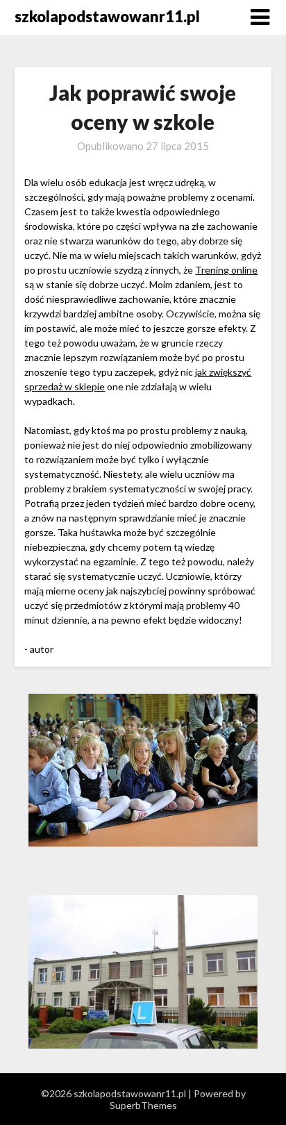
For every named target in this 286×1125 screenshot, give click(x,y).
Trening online (226, 270)
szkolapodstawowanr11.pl (107, 16)
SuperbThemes (143, 1105)
